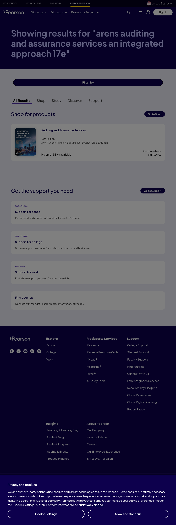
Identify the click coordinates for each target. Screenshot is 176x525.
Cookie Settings (46, 514)
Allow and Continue (128, 514)
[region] (88, 500)
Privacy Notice (93, 505)
